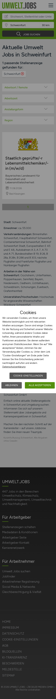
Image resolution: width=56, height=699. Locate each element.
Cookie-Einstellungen (28, 375)
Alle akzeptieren (40, 385)
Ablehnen (11, 385)
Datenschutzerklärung (14, 366)
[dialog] (28, 349)
